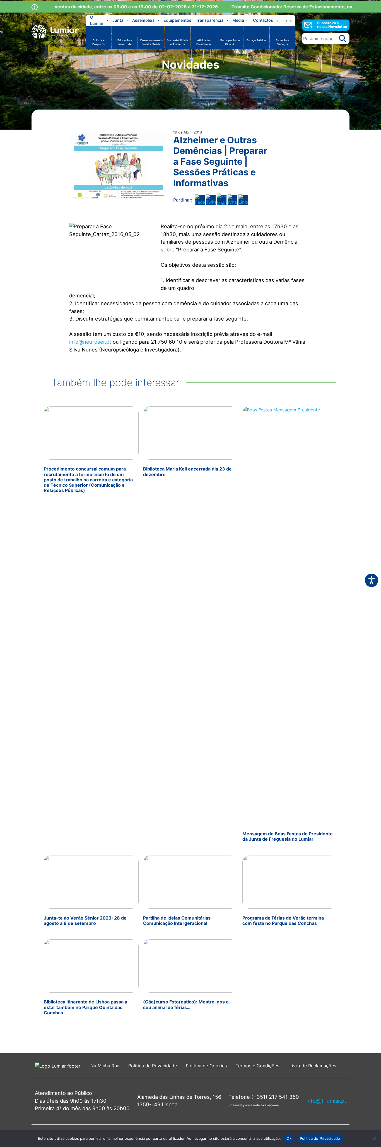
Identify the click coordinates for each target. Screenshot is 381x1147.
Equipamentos (177, 20)
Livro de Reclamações (313, 1065)
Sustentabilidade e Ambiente (177, 42)
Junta (117, 20)
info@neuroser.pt (90, 342)
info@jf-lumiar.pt (326, 1101)
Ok (288, 1138)
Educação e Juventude (124, 42)
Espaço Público (256, 40)
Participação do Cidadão (230, 42)
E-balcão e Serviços (282, 42)
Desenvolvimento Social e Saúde (151, 42)
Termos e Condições (258, 1065)
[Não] (374, 1138)
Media (238, 20)
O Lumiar (96, 20)
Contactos (263, 20)
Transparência (209, 20)
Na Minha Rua (104, 1065)
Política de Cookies (206, 1065)
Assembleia (143, 20)
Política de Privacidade (152, 1065)
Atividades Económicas (203, 42)
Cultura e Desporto (98, 42)
